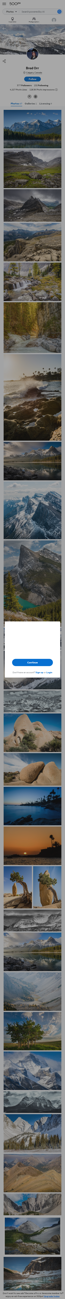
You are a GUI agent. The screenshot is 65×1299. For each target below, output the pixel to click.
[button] (32, 662)
